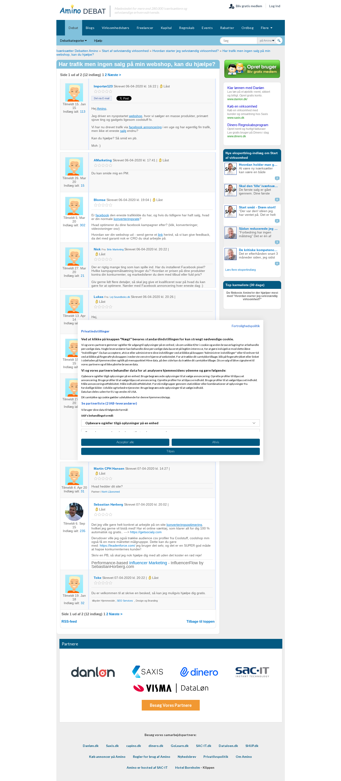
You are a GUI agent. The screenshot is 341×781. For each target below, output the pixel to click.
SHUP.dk (251, 746)
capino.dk (133, 746)
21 (82, 275)
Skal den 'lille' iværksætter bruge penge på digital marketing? (259, 186)
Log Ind (274, 6)
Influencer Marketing (148, 563)
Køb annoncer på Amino (107, 757)
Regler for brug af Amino (151, 757)
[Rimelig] (99, 91)
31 (82, 491)
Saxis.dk (112, 746)
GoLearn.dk (180, 746)
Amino (101, 108)
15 (82, 185)
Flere (265, 28)
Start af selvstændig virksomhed (125, 51)
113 (82, 111)
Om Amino (244, 757)
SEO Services (125, 600)
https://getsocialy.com (146, 532)
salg (123, 131)
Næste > (114, 75)
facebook (102, 215)
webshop (135, 116)
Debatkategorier (72, 40)
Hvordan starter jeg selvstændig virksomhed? (185, 51)
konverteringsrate (126, 219)
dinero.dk (155, 746)
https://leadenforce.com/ (117, 545)
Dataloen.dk (228, 746)
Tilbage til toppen (201, 621)
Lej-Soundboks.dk (120, 297)
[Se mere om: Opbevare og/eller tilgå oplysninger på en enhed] (254, 423)
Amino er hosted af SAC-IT (147, 767)
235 (82, 531)
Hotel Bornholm (187, 767)
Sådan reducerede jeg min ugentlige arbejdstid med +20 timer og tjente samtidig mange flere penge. (259, 228)
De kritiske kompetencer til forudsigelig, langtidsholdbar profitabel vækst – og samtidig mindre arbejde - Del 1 (259, 250)
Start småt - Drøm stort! (257, 207)
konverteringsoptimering (184, 524)
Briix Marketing (115, 249)
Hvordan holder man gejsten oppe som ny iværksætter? (259, 164)
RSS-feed (69, 621)
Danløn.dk (91, 746)
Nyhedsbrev (187, 757)
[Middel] (103, 91)
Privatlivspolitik (215, 757)
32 (82, 603)
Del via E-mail (101, 98)
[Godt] (107, 91)
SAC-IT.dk (203, 746)
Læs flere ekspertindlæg (240, 269)
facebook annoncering (145, 127)
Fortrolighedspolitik (246, 326)
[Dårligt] (95, 91)
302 (82, 225)
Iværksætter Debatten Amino (77, 51)
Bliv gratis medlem (248, 6)
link (160, 234)
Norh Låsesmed (111, 491)
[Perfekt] (110, 91)
